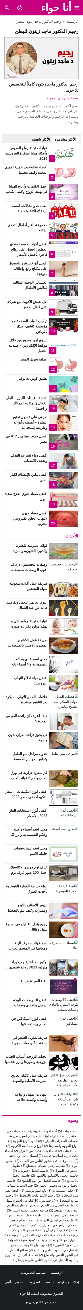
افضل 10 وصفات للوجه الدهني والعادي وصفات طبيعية (30, 1005)
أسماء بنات (68, 1131)
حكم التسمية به (60, 1190)
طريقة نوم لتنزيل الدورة (54, 1220)
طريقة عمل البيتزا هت (60, 1215)
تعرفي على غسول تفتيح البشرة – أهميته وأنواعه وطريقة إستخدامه (30, 422)
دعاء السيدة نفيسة (33, 981)
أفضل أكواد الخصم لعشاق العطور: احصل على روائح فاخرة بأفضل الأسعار (28, 249)
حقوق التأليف (13, 1282)
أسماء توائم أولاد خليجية (47, 1136)
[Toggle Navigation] (76, 7)
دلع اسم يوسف (33, 1190)
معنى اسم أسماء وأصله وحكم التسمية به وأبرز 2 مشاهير (29, 834)
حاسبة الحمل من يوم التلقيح (39, 1180)
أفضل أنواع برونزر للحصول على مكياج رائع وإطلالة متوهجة (27, 268)
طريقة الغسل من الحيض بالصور (49, 1205)
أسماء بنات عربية (42, 1131)
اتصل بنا (34, 1282)
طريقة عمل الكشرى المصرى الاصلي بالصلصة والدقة (29, 645)
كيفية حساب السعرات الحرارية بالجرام (49, 1235)
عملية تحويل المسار (33, 359)
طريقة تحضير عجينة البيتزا (27, 1210)
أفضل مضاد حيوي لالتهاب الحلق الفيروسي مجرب (30, 518)
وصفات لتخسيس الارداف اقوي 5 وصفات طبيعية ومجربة (29, 570)
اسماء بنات (68, 1151)
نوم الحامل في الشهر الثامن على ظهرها (43, 1260)
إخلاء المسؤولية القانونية (62, 1282)
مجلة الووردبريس (36, 1302)
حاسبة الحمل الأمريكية (31, 1170)
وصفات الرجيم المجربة (63, 98)
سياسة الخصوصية (33, 1273)
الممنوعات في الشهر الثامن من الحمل (44, 1161)
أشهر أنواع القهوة (22, 1141)
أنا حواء (56, 7)
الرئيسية (57, 1273)
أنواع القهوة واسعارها (61, 1146)
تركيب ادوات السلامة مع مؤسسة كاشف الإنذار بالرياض (29, 326)
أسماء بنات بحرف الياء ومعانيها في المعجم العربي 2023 (28, 948)
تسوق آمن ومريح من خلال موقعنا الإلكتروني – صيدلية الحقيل (27, 345)
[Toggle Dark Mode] (20, 7)
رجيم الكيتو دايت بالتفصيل (34, 1195)
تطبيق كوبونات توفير (32, 378)
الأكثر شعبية (41, 139)
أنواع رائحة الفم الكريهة (24, 1146)
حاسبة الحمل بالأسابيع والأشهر (54, 1175)
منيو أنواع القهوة (33, 1245)
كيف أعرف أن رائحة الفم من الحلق (38, 1230)
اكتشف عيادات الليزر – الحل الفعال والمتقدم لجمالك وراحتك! (26, 403)
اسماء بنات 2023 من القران (35, 1151)
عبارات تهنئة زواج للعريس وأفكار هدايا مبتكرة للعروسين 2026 (26, 153)
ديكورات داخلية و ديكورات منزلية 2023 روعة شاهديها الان (28, 967)
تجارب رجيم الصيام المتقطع (43, 1165)
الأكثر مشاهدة (65, 139)
